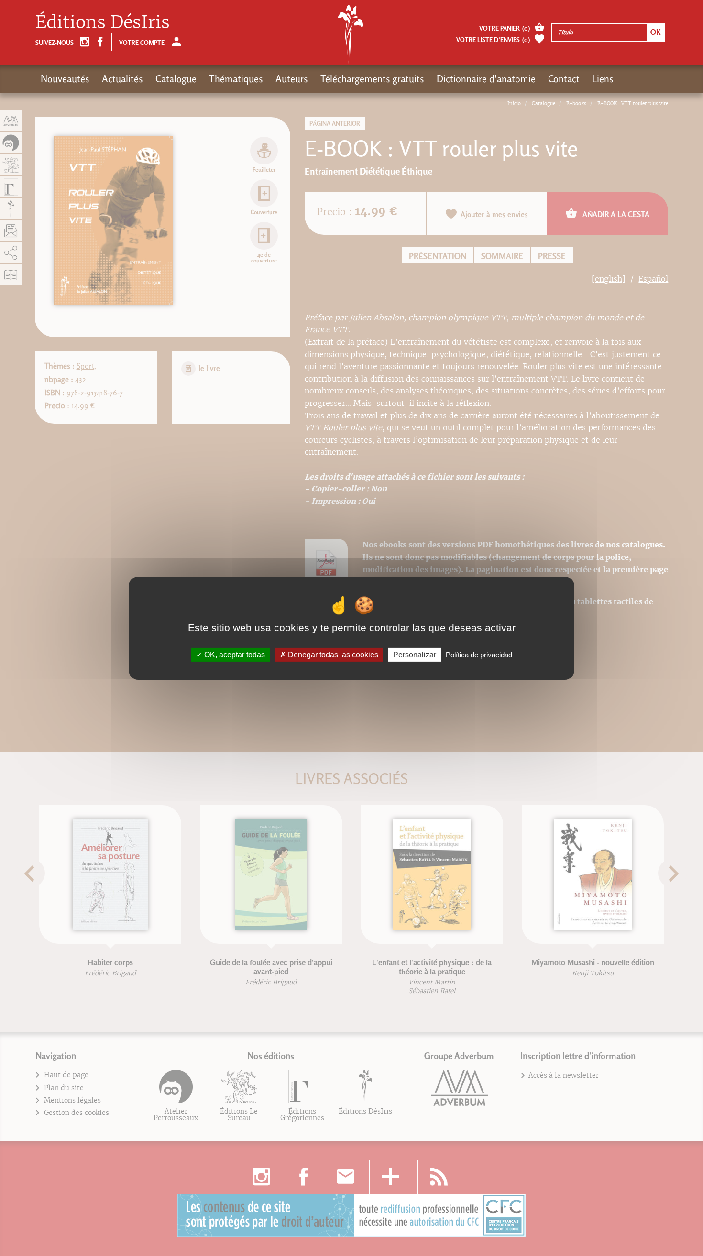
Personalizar (414, 654)
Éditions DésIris (102, 22)
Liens (603, 79)
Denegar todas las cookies (332, 654)
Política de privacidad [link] (479, 654)
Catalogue (176, 79)
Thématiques (236, 79)
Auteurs (291, 79)
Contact (564, 79)
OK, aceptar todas (233, 654)
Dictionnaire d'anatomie (486, 79)
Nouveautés (65, 79)
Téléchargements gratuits (372, 79)
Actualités (122, 79)
